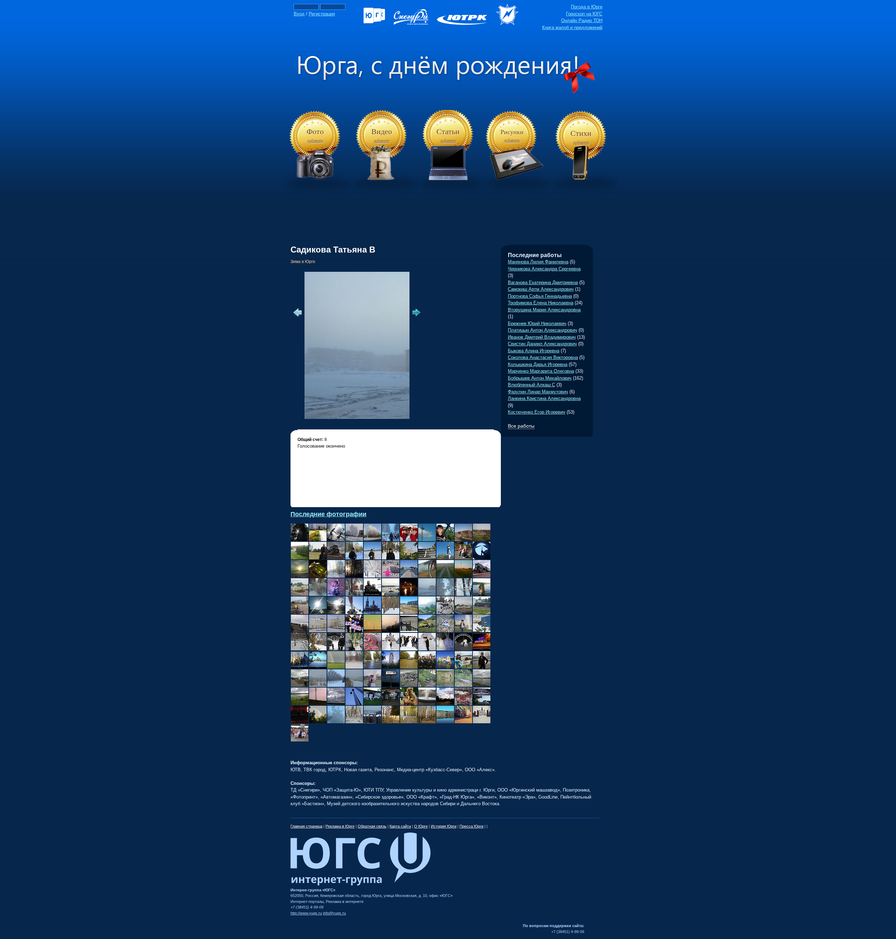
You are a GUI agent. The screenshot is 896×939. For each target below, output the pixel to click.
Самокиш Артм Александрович (541, 289)
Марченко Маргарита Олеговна (541, 371)
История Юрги (443, 826)
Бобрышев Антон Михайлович (540, 378)
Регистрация (322, 13)
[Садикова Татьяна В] (391, 417)
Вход (299, 13)
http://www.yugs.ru (306, 913)
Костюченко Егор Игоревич (536, 412)
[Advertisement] (448, 210)
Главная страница (306, 826)
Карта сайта (400, 826)
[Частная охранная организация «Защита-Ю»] (510, 23)
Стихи (581, 133)
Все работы (521, 426)
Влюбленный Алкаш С (531, 384)
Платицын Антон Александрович (542, 330)
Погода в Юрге (586, 6)
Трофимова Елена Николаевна (540, 302)
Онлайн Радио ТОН (581, 20)
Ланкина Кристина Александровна (544, 398)
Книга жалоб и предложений (572, 27)
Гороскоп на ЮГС (584, 13)
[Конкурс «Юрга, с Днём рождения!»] (448, 92)
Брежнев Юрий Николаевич (537, 323)
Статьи (448, 131)
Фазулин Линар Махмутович (538, 391)
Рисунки (512, 132)
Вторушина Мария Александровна (544, 309)
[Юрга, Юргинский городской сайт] (377, 23)
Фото (315, 131)
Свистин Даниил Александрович (542, 343)
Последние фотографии (328, 514)
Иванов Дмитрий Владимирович (542, 337)
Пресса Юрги (471, 826)
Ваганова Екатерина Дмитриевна (543, 282)
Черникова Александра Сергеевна (544, 268)
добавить (315, 140)
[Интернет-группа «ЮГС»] (360, 884)
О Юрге (421, 826)
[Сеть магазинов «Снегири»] (414, 23)
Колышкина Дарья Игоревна (537, 364)
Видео (381, 131)
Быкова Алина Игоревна (533, 350)
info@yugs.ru (334, 913)
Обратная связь (372, 826)
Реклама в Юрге (340, 826)
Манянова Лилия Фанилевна (538, 261)
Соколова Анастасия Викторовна (543, 357)
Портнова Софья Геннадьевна (540, 296)
